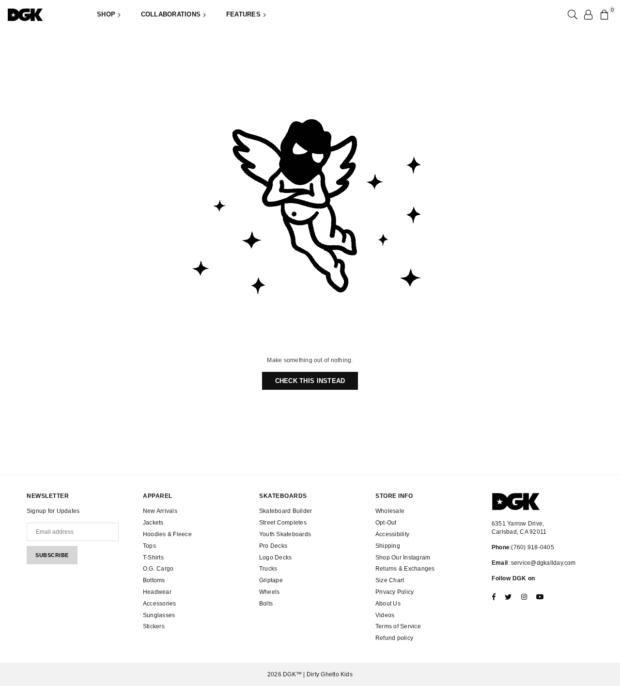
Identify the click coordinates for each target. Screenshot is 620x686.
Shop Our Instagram (402, 557)
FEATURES (244, 14)
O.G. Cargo (158, 568)
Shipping (387, 545)
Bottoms (154, 580)
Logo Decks (275, 557)
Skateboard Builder (285, 511)
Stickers (154, 626)
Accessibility (392, 534)
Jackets (153, 522)
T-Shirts (153, 557)
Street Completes (283, 522)
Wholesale (389, 511)
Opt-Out (386, 522)
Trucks (268, 568)
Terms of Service (398, 626)
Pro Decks (273, 545)
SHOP (107, 14)
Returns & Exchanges (405, 568)
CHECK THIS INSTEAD (310, 380)
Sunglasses (159, 615)
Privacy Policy (394, 592)
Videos (384, 615)
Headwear (157, 592)
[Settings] (588, 14)
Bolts (266, 603)
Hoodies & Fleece (167, 534)
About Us (388, 603)
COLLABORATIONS (172, 14)
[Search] (571, 14)
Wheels (269, 592)
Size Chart (389, 580)
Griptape (271, 580)
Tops (149, 545)
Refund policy (394, 638)
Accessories (159, 603)
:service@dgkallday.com (542, 562)
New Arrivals (160, 511)
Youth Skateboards (285, 534)
